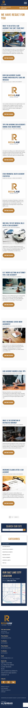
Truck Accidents (6, 557)
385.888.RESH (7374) (6, 637)
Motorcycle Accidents (7, 549)
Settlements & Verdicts (9, 671)
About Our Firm (6, 663)
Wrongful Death (6, 560)
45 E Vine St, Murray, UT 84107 (11, 579)
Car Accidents (18, 30)
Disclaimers (4, 688)
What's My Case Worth (8, 673)
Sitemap (3, 691)
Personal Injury (6, 554)
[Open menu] (25, 3)
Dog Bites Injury (6, 546)
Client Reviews (6, 667)
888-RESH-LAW (23, 7)
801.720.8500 (4, 643)
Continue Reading (8, 58)
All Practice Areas (7, 665)
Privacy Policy (5, 686)
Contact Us (5, 675)
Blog (3, 669)
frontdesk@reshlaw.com (7, 657)
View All (4, 562)
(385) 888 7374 (11, 580)
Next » (16, 517)
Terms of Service (5, 690)
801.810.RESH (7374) (6, 647)
